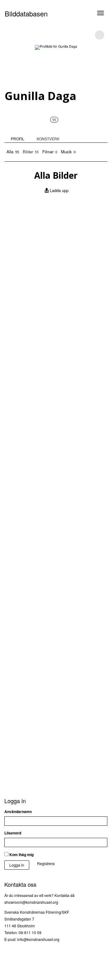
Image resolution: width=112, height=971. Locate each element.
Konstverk (48, 129)
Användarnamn (18, 811)
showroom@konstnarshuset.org (31, 902)
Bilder (31, 152)
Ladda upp (59, 190)
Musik (68, 152)
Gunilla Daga (40, 95)
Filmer (49, 152)
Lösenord (12, 833)
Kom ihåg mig (21, 854)
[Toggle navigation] (100, 13)
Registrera (46, 863)
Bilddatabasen (26, 13)
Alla (13, 152)
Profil (17, 138)
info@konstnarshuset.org (38, 939)
